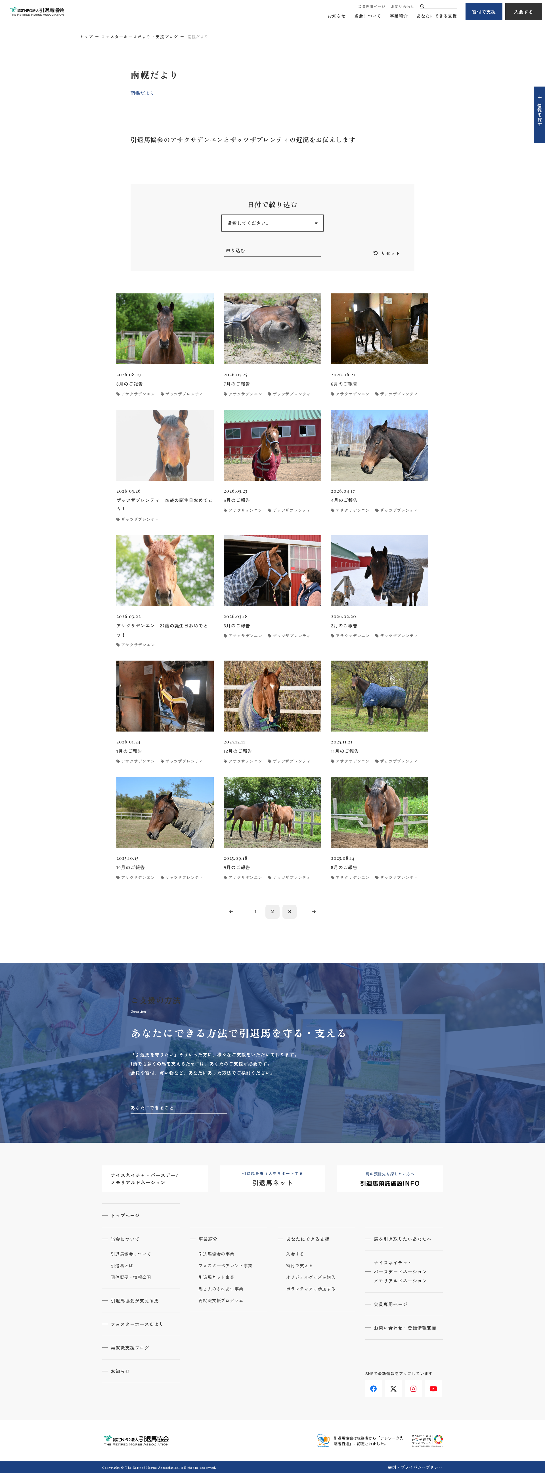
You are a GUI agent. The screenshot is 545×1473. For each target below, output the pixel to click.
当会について (367, 16)
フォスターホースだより (137, 1324)
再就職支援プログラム (221, 1300)
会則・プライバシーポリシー (415, 1467)
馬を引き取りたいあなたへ (403, 1238)
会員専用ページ (371, 6)
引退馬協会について (131, 1254)
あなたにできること (152, 1107)
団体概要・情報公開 (131, 1277)
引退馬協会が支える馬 (135, 1300)
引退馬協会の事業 (216, 1254)
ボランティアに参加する (311, 1289)
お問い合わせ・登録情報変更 (405, 1327)
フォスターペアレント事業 (225, 1265)
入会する (523, 11)
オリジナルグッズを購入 (311, 1277)
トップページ (125, 1215)
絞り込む (235, 250)
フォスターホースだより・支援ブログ (139, 36)
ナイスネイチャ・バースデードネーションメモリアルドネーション (400, 1271)
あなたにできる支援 (436, 16)
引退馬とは (122, 1265)
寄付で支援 (484, 11)
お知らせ (337, 16)
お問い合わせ (402, 6)
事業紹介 (399, 16)
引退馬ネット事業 (216, 1277)
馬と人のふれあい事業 (221, 1289)
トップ (86, 36)
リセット (390, 253)
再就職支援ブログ (130, 1347)
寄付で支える (299, 1265)
